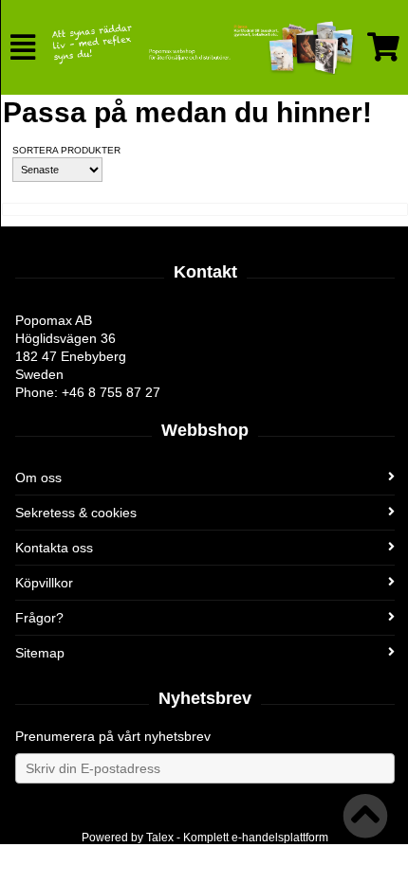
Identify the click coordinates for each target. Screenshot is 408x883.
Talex (160, 837)
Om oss (38, 477)
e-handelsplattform (280, 837)
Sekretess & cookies (76, 512)
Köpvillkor (44, 582)
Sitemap (40, 652)
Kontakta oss (54, 547)
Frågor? (39, 617)
